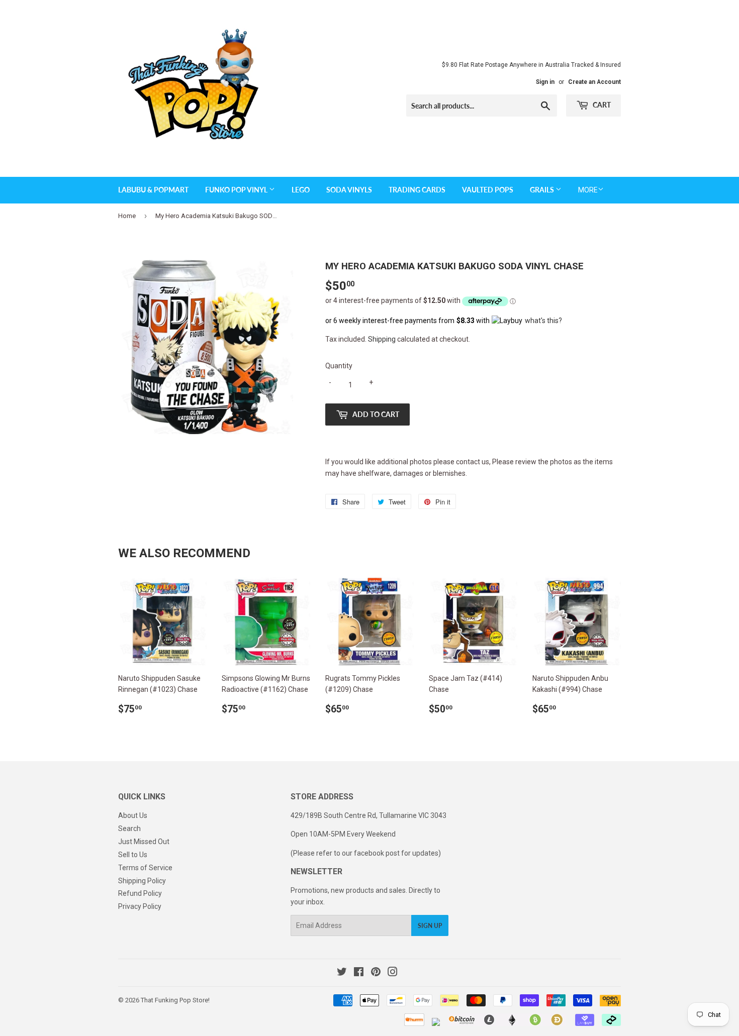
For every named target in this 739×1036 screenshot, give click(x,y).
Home (127, 216)
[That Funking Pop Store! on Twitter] (342, 973)
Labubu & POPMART (153, 189)
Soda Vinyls (349, 189)
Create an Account (594, 81)
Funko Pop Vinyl (237, 189)
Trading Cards (417, 189)
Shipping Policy (142, 881)
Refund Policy (140, 893)
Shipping (382, 339)
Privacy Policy (139, 906)
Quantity (338, 366)
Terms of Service (145, 868)
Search (129, 828)
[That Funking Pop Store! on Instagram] (393, 973)
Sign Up (430, 925)
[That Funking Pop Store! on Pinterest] (376, 973)
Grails (543, 189)
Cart (601, 104)
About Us (132, 815)
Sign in (545, 81)
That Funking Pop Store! (175, 1000)
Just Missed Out (143, 842)
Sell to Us (132, 855)
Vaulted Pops (487, 189)
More (588, 190)
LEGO (301, 189)
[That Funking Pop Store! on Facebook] (358, 973)
